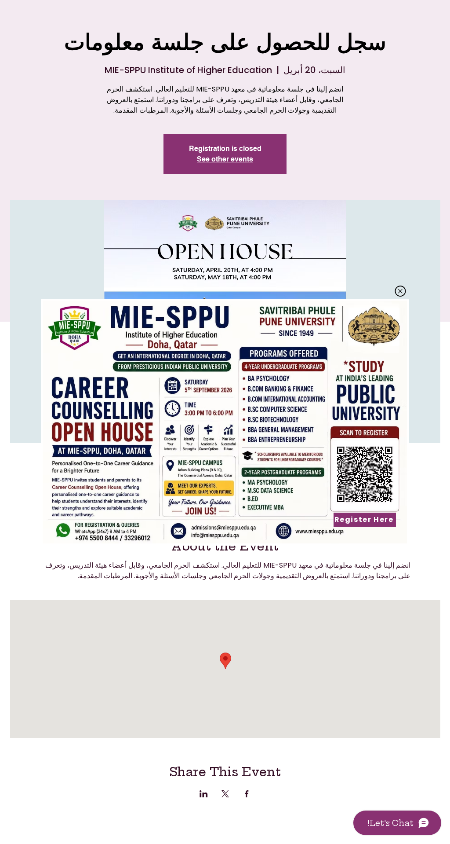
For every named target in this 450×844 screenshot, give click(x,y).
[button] (400, 291)
